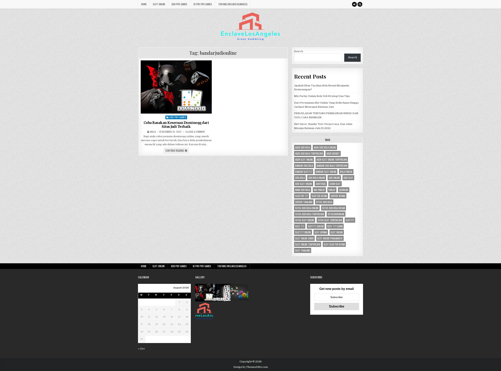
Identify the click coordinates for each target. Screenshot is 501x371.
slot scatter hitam (334, 244)
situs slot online (304, 220)
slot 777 (299, 226)
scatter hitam (319, 196)
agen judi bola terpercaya (309, 153)
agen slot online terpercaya (331, 159)
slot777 (350, 220)
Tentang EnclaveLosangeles (233, 4)
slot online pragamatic (330, 238)
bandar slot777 (303, 172)
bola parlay (346, 172)
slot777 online (303, 232)
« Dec (141, 348)
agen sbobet (333, 153)
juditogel (321, 184)
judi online (334, 178)
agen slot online (304, 159)
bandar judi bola (304, 166)
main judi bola (302, 190)
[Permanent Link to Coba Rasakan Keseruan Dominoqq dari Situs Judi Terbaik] (176, 87)
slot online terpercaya (307, 244)
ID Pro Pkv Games (203, 4)
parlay (331, 190)
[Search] (360, 4)
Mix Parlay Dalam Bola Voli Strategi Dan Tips (322, 96)
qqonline (343, 190)
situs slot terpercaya (330, 220)
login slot (335, 184)
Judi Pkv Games (179, 4)
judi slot (348, 178)
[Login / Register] (354, 4)
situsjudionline (336, 214)
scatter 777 (301, 196)
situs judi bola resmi (333, 208)
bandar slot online (326, 172)
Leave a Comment (196, 132)
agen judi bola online (325, 147)
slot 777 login (335, 226)
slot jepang (320, 232)
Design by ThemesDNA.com (250, 367)
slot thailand (302, 250)
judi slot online (303, 184)
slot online (337, 232)
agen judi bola (302, 147)
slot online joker (304, 238)
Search (298, 51)
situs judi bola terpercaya (309, 214)
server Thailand (304, 202)
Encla (153, 132)
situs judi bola (324, 202)
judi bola (300, 178)
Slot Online (159, 4)
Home (144, 4)
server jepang (338, 196)
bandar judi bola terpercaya (332, 166)
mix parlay (319, 190)
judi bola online (316, 178)
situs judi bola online (307, 208)
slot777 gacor (316, 226)
